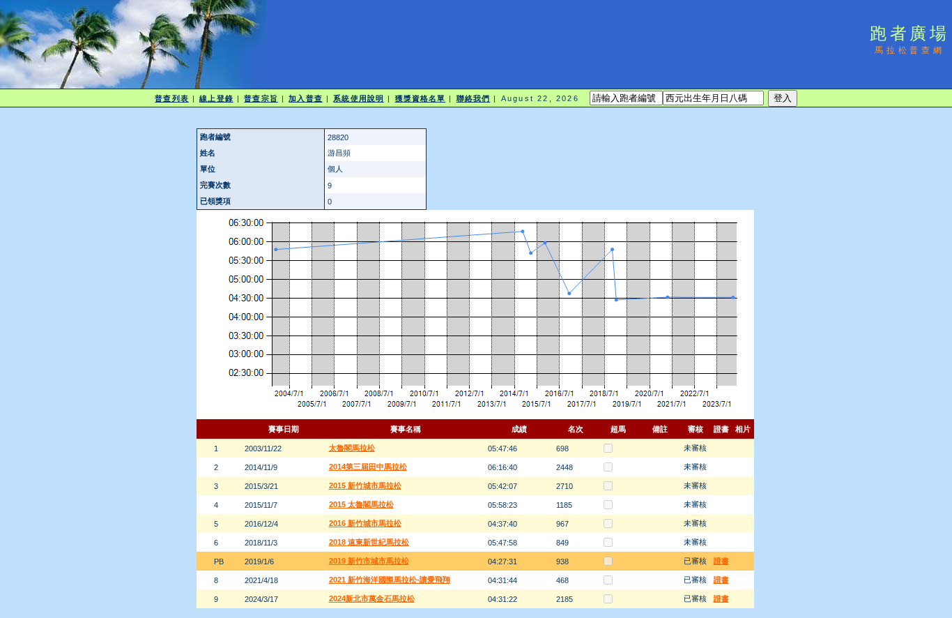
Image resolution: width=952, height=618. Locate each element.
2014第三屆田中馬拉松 (368, 466)
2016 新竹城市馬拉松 (365, 523)
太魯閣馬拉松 (352, 448)
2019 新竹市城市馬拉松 (369, 561)
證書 (721, 561)
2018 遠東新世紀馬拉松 (369, 542)
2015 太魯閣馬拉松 (361, 504)
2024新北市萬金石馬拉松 (372, 598)
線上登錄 (216, 98)
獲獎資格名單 (420, 98)
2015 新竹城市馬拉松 (365, 485)
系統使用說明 (358, 98)
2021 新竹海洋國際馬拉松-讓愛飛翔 (389, 579)
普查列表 (171, 98)
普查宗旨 (260, 98)
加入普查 (305, 98)
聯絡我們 (473, 98)
